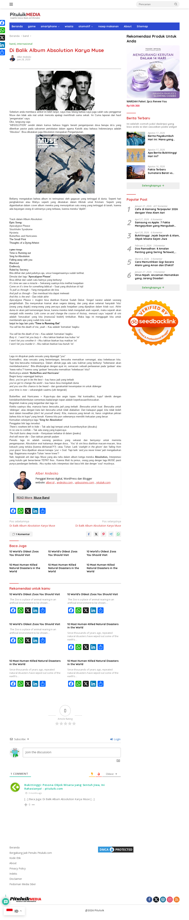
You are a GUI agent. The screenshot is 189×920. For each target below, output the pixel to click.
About (128, 26)
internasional (24, 43)
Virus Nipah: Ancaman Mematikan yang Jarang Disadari (157, 276)
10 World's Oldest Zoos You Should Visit (24, 553)
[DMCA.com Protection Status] (115, 849)
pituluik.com (103, 482)
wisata (69, 26)
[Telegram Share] (111, 534)
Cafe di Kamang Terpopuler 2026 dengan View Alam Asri (156, 210)
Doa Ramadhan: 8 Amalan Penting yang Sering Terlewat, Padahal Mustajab (155, 250)
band (12, 43)
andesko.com (65, 482)
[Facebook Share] (89, 534)
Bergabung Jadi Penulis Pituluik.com (30, 853)
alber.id (50, 482)
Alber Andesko (24, 56)
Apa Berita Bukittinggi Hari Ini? (162, 154)
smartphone (49, 26)
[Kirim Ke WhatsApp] (118, 534)
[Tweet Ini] (96, 534)
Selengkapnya (152, 185)
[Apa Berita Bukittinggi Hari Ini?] (136, 155)
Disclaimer (15, 879)
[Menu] (11, 4)
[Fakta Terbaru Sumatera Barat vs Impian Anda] (136, 172)
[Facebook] (149, 900)
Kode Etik (15, 858)
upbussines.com (84, 482)
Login (117, 739)
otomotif (84, 26)
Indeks (13, 873)
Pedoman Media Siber (22, 884)
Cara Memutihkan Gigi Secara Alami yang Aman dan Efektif (154, 263)
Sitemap (142, 26)
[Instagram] (170, 900)
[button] (176, 4)
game (32, 26)
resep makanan (108, 26)
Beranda (17, 26)
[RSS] (177, 900)
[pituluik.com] (25, 15)
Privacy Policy (17, 868)
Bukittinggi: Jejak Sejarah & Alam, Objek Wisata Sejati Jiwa (157, 237)
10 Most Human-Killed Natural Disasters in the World (24, 568)
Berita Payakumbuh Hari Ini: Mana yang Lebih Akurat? (161, 137)
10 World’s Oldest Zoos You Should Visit (101, 553)
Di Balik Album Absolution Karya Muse (32, 523)
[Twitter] (156, 900)
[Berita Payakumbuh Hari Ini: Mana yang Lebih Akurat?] (136, 139)
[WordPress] (163, 900)
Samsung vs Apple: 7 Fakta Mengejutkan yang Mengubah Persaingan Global (154, 224)
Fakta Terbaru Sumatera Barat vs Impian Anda (160, 171)
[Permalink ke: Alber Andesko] (12, 58)
